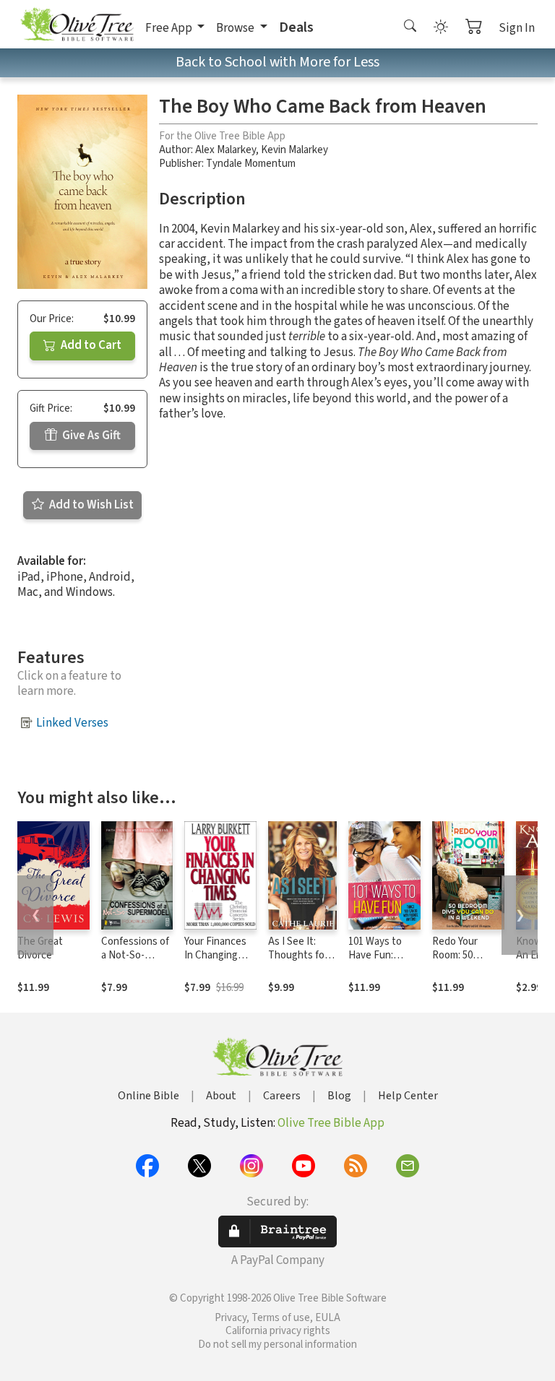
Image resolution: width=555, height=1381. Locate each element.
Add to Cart (90, 345)
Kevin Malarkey (294, 149)
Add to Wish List (90, 505)
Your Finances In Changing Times (215, 955)
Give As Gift (90, 435)
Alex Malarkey (225, 149)
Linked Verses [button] (72, 723)
